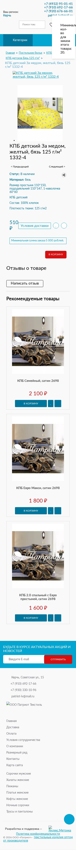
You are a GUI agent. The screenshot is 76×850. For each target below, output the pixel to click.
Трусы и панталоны (19, 811)
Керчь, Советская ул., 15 (27, 677)
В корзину (56, 254)
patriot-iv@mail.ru (22, 696)
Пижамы (12, 786)
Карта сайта (14, 765)
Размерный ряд (16, 752)
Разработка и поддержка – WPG (23, 828)
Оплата (11, 733)
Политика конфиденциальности (38, 834)
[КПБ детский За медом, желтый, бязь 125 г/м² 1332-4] (38, 75)
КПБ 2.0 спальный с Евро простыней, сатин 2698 (38, 597)
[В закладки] (50, 403)
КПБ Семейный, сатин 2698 (38, 380)
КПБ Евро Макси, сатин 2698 (38, 488)
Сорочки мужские (18, 773)
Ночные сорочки (17, 805)
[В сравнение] (64, 226)
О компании (14, 746)
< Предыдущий (20, 166)
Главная (11, 721)
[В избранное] (56, 226)
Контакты (12, 759)
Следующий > (57, 166)
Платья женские (17, 792)
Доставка (12, 727)
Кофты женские (17, 799)
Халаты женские (17, 780)
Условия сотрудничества (23, 740)
